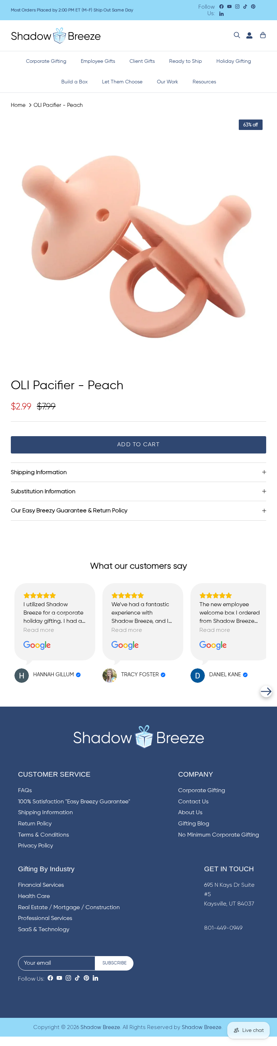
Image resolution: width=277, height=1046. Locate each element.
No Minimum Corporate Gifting (218, 835)
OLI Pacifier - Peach (58, 105)
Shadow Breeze (100, 1027)
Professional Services (45, 918)
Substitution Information (43, 491)
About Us (190, 813)
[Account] (247, 35)
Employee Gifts (98, 61)
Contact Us (193, 802)
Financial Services (41, 885)
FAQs (25, 791)
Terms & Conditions (43, 835)
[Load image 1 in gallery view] (138, 244)
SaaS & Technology (43, 930)
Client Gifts (142, 61)
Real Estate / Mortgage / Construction (69, 908)
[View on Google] (37, 645)
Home (18, 105)
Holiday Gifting (233, 61)
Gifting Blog (193, 824)
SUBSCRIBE (114, 963)
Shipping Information (39, 472)
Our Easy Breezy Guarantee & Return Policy (69, 510)
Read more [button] (38, 629)
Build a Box (74, 81)
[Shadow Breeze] (56, 35)
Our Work (167, 81)
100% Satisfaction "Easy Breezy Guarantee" (74, 802)
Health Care (34, 896)
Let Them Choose (122, 81)
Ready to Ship (185, 61)
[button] (11, 691)
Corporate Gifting (46, 61)
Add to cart (138, 445)
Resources (204, 81)
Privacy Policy (35, 846)
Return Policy (35, 824)
